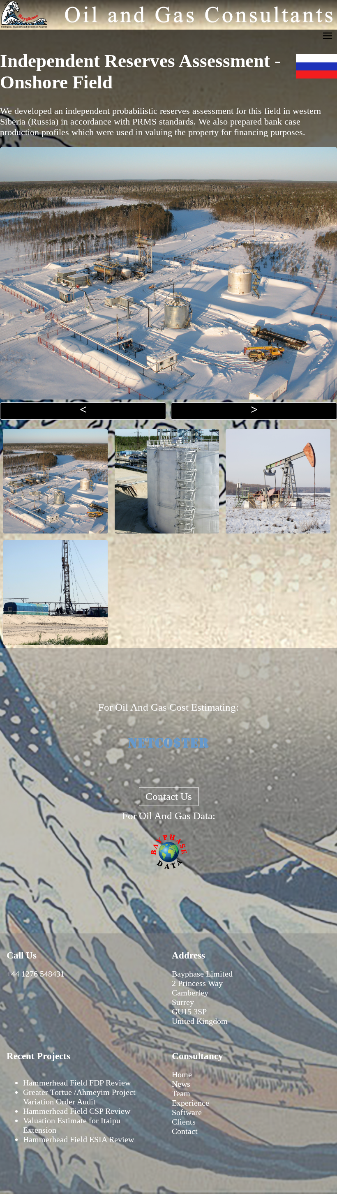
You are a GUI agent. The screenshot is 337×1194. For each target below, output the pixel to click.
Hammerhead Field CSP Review (76, 1110)
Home (182, 1074)
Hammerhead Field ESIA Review (78, 1139)
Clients (184, 1121)
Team (181, 1093)
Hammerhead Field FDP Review (77, 1082)
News (181, 1083)
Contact (185, 1131)
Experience (190, 1102)
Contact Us (168, 796)
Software (187, 1112)
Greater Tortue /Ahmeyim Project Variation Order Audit (79, 1097)
